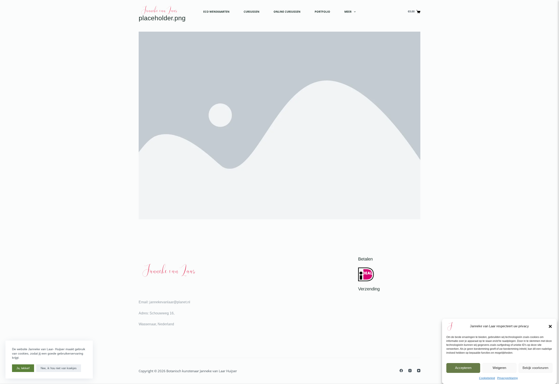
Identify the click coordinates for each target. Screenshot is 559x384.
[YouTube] (418, 370)
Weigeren (499, 368)
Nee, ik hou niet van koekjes (59, 368)
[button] (550, 326)
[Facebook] (401, 370)
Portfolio (322, 12)
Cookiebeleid (487, 378)
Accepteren (463, 368)
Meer (348, 12)
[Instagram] (410, 370)
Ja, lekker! (23, 368)
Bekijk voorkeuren (535, 368)
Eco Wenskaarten (216, 12)
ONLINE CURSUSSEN (287, 12)
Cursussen (251, 12)
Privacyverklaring (507, 378)
